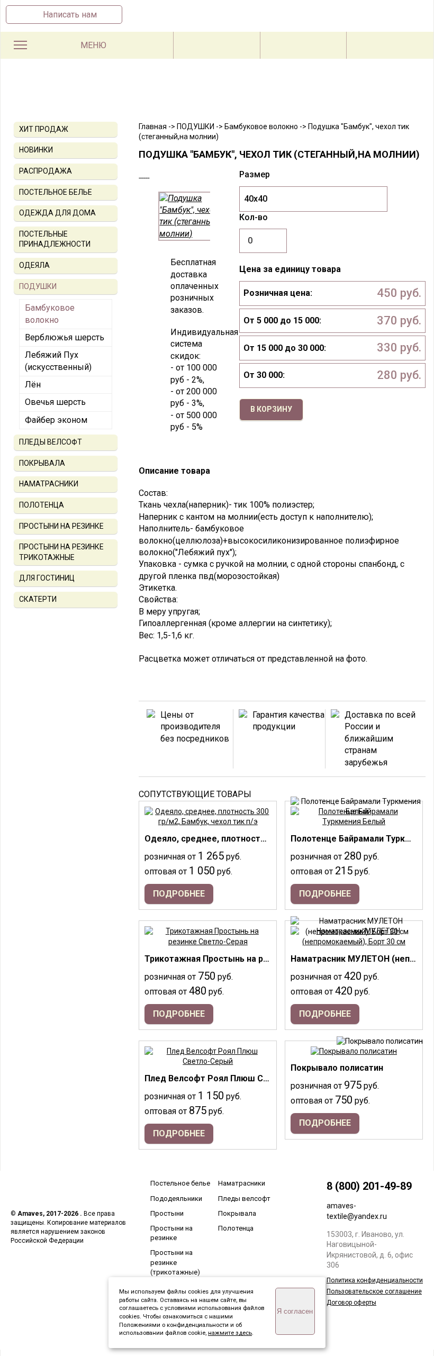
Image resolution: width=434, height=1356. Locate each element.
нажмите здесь (230, 1333)
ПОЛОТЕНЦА (41, 505)
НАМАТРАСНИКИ (48, 484)
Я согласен (295, 1311)
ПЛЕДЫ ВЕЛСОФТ (50, 442)
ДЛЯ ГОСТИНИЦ (47, 578)
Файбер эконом (56, 420)
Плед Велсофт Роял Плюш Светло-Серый (231, 1078)
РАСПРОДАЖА (45, 171)
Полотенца (236, 1228)
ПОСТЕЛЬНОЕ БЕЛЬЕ (55, 192)
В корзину (271, 409)
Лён (33, 384)
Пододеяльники (176, 1199)
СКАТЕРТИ (38, 599)
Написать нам (70, 15)
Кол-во (253, 217)
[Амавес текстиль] (217, 96)
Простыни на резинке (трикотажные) (175, 1262)
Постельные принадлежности (55, 239)
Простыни (167, 1213)
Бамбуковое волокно (50, 313)
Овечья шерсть (55, 402)
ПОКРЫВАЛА (42, 463)
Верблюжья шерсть (64, 337)
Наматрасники (241, 1183)
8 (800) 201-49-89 (369, 1186)
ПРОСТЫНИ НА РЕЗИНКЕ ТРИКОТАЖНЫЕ (61, 552)
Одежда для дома (57, 213)
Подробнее (179, 894)
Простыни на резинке (171, 1233)
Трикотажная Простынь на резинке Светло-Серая (249, 959)
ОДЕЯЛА (34, 265)
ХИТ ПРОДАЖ (43, 129)
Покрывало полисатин (337, 1068)
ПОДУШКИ (38, 286)
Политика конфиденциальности (375, 1280)
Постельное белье (180, 1183)
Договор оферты (351, 1302)
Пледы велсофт (244, 1199)
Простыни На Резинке (61, 526)
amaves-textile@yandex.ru (357, 1211)
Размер (254, 174)
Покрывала (237, 1213)
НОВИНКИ (36, 150)
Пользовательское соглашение (374, 1291)
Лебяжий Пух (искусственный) (58, 361)
